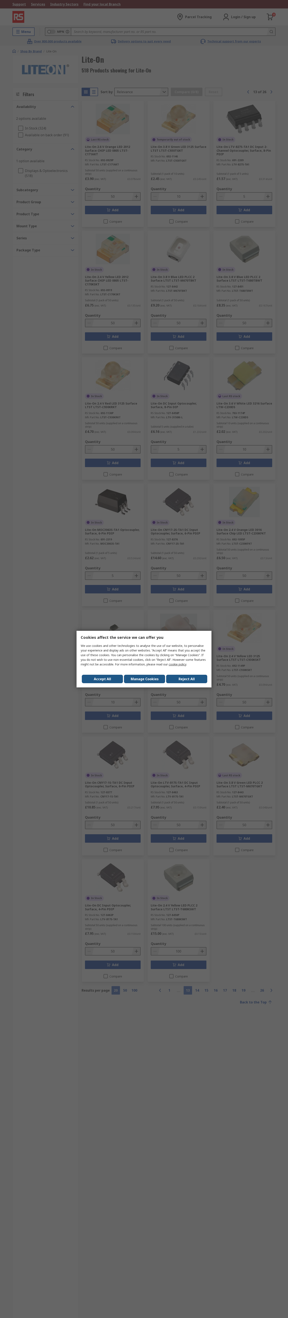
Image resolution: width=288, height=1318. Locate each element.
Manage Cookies (145, 679)
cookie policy (177, 664)
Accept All (102, 679)
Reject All (187, 679)
